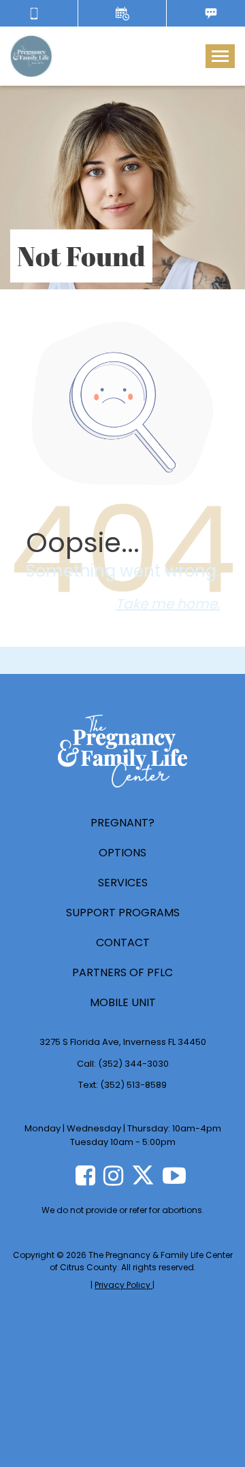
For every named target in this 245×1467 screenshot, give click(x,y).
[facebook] (85, 1175)
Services (123, 882)
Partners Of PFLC (122, 972)
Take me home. (168, 603)
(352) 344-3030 (133, 1063)
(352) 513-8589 (133, 1084)
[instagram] (113, 1175)
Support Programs (123, 912)
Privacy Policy (123, 1285)
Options (122, 852)
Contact (123, 942)
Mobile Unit (123, 1002)
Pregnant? (122, 823)
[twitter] (142, 1175)
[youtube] (174, 1175)
